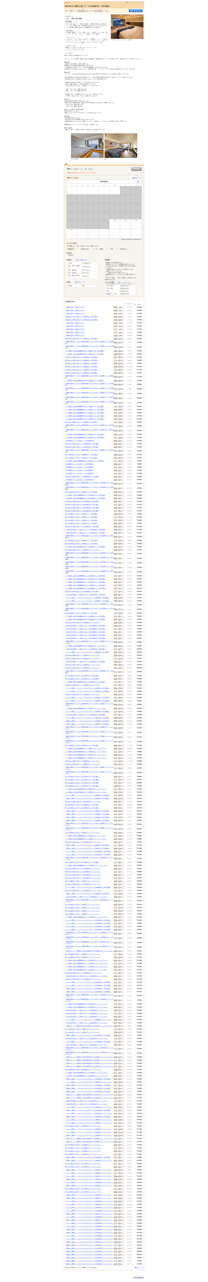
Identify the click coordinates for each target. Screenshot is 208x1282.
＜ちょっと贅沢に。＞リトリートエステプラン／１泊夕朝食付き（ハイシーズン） (89, 1182)
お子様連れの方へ (83, 259)
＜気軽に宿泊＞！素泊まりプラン (75, 307)
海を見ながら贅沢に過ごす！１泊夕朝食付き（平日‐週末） (82, 444)
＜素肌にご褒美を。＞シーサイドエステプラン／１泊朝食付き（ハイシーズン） (88, 1135)
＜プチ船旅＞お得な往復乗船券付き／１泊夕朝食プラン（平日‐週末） (85, 495)
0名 (92, 169)
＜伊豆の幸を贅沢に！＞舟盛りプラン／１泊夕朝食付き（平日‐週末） (85, 529)
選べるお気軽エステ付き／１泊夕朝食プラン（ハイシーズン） (83, 1069)
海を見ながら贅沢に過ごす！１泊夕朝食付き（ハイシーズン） (83, 801)
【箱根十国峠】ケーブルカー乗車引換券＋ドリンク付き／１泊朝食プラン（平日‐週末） (89, 342)
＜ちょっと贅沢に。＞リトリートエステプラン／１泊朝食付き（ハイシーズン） (88, 1019)
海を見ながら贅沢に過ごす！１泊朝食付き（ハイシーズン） (82, 550)
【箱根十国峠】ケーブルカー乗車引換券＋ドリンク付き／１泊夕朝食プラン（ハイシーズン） (89, 858)
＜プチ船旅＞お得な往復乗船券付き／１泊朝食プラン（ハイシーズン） (86, 646)
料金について (138, 177)
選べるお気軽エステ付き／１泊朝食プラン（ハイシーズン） (82, 832)
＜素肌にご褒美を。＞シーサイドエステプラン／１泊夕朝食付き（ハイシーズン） (89, 1229)
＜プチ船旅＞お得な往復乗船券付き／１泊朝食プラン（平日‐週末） (85, 351)
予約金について (81, 282)
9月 (138, 181)
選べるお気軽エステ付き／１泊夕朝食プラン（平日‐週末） (82, 675)
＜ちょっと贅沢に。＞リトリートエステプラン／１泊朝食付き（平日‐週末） (87, 598)
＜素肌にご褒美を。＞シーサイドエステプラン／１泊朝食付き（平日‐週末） (87, 721)
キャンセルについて (125, 282)
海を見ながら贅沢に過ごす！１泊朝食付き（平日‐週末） (81, 316)
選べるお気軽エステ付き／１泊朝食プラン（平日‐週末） (81, 454)
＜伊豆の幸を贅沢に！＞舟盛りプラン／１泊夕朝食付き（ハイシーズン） (86, 896)
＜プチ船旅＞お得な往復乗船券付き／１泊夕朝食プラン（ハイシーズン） (86, 865)
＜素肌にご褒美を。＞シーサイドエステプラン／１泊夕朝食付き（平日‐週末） (88, 988)
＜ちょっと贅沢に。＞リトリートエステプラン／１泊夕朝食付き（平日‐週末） (88, 851)
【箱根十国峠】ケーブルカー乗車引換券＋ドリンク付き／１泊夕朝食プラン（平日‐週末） (89, 483)
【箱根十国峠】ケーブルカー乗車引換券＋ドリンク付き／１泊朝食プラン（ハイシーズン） (89, 642)
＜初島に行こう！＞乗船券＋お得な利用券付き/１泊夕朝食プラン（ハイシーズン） (89, 951)
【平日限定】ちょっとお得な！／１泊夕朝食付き (79, 440)
